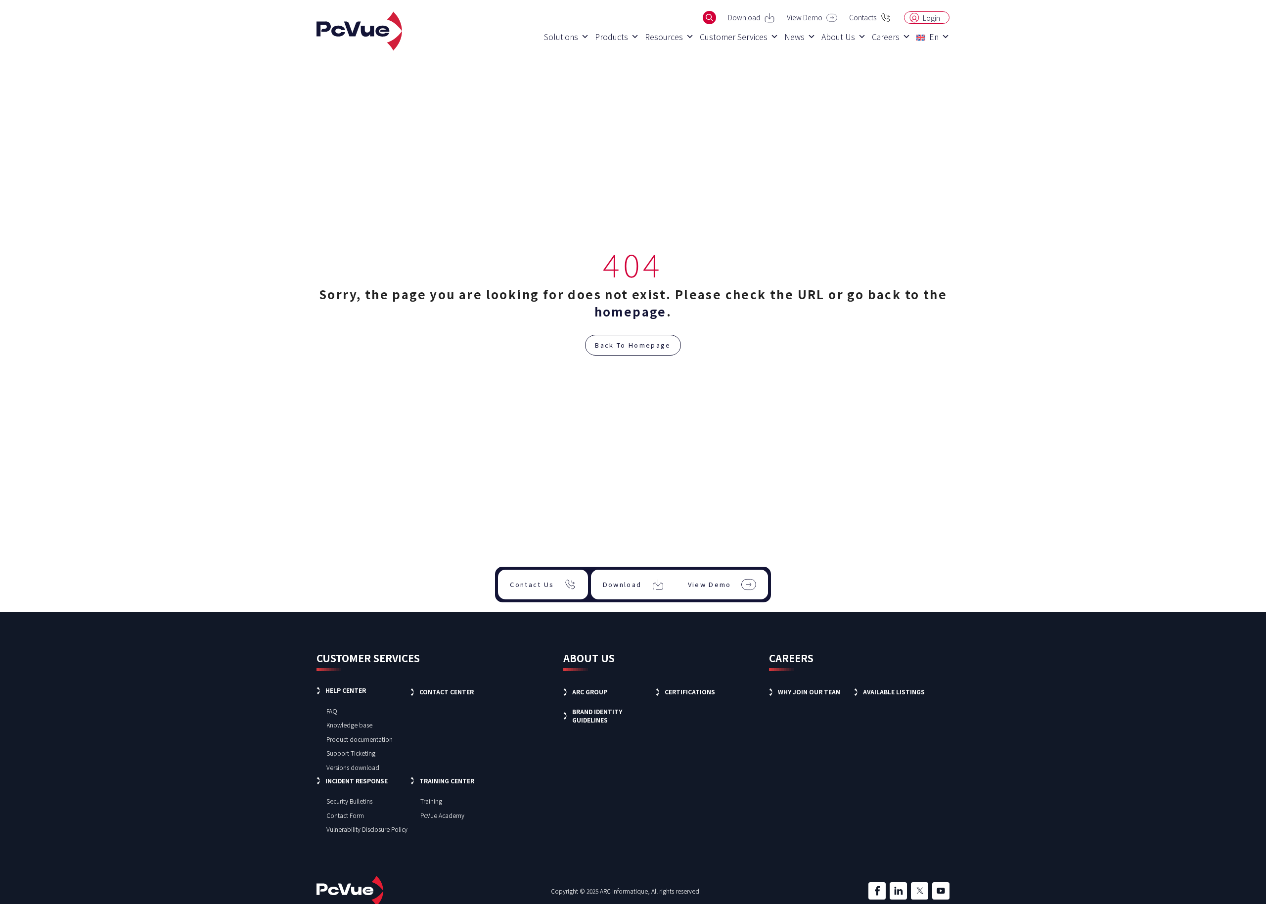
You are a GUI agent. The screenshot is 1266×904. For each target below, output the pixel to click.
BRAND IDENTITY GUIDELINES (597, 715)
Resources (664, 37)
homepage (630, 311)
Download (744, 17)
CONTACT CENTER (446, 691)
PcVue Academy (442, 815)
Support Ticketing (350, 753)
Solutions (561, 37)
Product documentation (359, 739)
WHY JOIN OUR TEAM (809, 691)
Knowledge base (349, 725)
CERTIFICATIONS (690, 691)
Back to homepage (633, 345)
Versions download (352, 767)
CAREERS (791, 658)
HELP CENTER (345, 690)
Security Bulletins (349, 801)
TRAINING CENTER (446, 780)
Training (431, 801)
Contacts (862, 17)
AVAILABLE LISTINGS (894, 691)
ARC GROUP (589, 691)
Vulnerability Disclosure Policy (366, 829)
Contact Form (345, 815)
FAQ (331, 711)
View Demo (804, 17)
